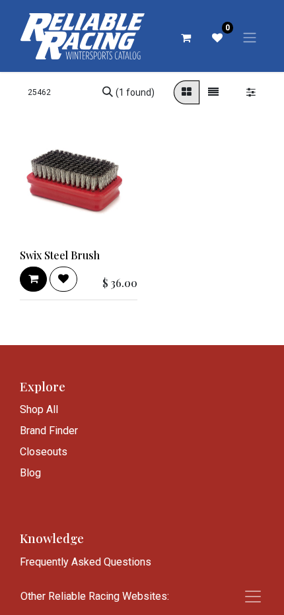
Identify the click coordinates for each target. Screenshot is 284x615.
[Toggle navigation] (250, 37)
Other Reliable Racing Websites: (94, 596)
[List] (213, 92)
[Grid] (186, 92)
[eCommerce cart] (185, 37)
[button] (33, 279)
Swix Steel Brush (60, 255)
